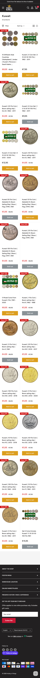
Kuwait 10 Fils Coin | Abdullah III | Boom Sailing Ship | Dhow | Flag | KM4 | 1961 (29, 203)
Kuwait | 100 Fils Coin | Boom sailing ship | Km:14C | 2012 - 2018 (9, 393)
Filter (7, 26)
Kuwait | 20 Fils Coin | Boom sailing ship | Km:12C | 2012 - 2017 (29, 346)
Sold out (30, 122)
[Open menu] (3, 8)
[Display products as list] (37, 26)
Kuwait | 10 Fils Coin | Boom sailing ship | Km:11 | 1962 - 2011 (29, 486)
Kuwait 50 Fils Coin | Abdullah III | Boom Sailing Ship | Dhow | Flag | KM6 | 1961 (9, 203)
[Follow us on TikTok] (15, 649)
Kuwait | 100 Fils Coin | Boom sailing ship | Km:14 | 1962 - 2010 (9, 486)
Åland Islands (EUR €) (20, 630)
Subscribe (9, 620)
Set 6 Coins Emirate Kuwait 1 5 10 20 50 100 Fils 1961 (29, 533)
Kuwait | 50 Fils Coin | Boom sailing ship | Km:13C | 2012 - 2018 (29, 440)
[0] (36, 7)
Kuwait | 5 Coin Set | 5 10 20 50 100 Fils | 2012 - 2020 (10, 155)
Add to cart (10, 75)
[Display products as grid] (34, 26)
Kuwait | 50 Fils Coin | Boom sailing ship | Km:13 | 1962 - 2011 (29, 155)
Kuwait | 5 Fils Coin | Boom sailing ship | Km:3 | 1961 (9, 346)
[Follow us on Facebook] (3, 649)
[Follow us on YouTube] (11, 649)
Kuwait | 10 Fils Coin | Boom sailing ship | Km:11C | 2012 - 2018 (9, 440)
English (5, 630)
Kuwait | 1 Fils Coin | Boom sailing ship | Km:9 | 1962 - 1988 (29, 300)
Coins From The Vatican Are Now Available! (20, 1)
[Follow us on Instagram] (7, 649)
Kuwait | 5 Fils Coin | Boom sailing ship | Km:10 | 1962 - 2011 (9, 533)
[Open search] (28, 8)
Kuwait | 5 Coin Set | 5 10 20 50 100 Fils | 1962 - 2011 (30, 57)
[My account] (32, 8)
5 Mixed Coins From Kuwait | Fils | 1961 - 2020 (9, 300)
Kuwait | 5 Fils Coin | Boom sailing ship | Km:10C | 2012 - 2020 (30, 393)
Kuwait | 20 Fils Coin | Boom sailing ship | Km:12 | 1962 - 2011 (9, 108)
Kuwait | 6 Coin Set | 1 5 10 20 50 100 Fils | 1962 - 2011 (29, 108)
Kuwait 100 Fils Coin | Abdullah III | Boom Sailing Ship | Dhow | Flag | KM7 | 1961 (9, 252)
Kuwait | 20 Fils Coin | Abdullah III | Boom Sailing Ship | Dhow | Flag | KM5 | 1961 (29, 234)
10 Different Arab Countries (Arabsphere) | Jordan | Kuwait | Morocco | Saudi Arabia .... (9, 59)
